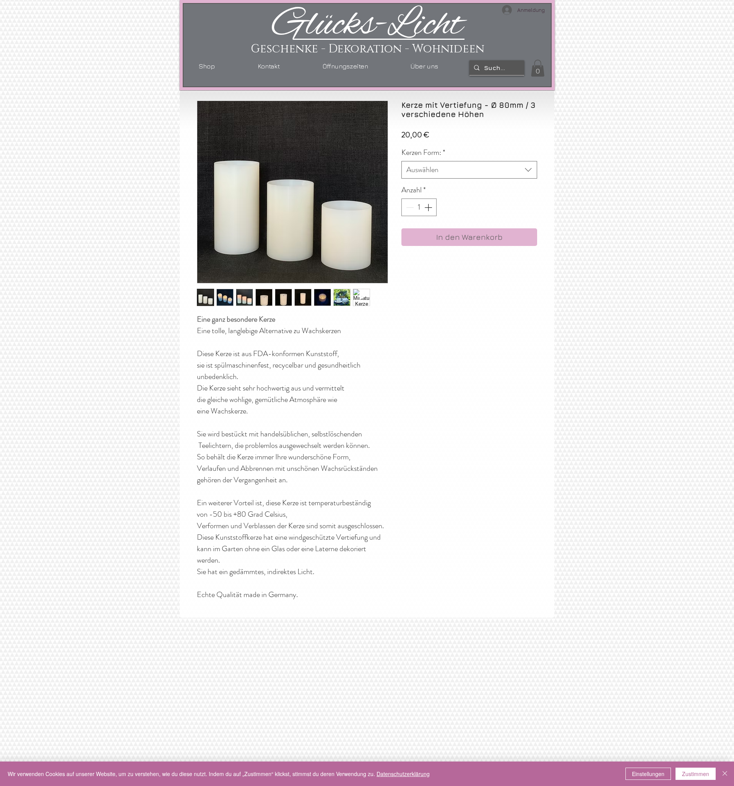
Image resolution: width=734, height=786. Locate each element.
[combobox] (469, 170)
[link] (538, 68)
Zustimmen (695, 774)
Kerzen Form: (423, 152)
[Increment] (428, 207)
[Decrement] (409, 207)
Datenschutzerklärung (403, 774)
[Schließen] (724, 774)
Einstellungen (648, 774)
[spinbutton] (419, 207)
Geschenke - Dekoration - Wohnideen (367, 49)
